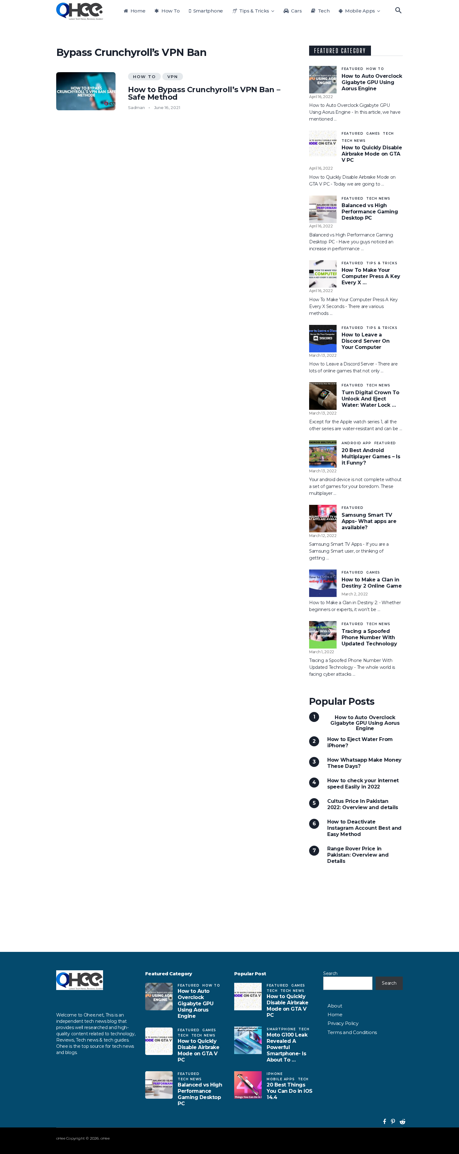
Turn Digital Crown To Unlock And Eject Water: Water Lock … (370, 399)
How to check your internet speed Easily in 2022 (363, 784)
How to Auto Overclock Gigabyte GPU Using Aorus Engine (372, 82)
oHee (60, 1138)
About (335, 1006)
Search (330, 973)
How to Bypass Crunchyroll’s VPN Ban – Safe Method (204, 93)
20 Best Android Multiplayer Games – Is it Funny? (371, 456)
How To (170, 11)
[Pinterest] (390, 1121)
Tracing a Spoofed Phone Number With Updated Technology (369, 637)
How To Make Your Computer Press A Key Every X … (371, 276)
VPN (172, 76)
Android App (357, 443)
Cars (296, 11)
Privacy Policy (343, 1023)
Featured (352, 69)
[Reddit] (400, 1121)
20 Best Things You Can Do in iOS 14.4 (290, 1091)
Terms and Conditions (352, 1032)
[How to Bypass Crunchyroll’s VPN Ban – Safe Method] (86, 91)
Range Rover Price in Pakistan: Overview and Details (357, 855)
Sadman (136, 107)
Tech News (354, 141)
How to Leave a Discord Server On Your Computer (366, 341)
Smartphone (207, 11)
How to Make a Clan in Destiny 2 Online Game (372, 583)
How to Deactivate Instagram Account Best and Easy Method (364, 828)
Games (373, 134)
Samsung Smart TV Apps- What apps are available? (369, 521)
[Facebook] (383, 1121)
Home (137, 11)
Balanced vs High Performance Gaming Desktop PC (370, 211)
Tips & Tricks (253, 11)
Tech (323, 11)
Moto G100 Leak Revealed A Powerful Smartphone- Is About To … (287, 1047)
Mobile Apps (359, 11)
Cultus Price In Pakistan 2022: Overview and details (362, 804)
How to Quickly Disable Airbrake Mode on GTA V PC (372, 154)
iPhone (275, 1074)
